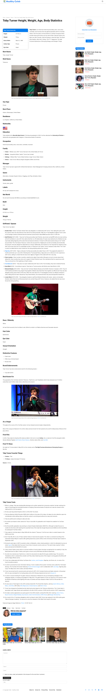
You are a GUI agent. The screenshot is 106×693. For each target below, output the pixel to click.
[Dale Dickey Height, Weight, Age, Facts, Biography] (79, 70)
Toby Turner (18, 608)
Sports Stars (88, 87)
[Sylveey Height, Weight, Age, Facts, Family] (35, 634)
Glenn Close (43, 585)
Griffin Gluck (44, 594)
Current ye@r (7, 680)
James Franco (59, 593)
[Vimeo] (95, 690)
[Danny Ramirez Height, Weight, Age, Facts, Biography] (79, 78)
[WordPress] (102, 690)
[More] (52, 25)
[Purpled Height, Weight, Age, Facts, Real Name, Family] (13, 634)
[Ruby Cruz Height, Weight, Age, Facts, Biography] (79, 62)
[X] (92, 690)
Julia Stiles (11, 585)
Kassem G (53, 573)
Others (12, 17)
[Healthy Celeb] (11, 1)
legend (10, 545)
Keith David (18, 440)
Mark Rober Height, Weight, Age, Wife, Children (56, 642)
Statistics (8, 17)
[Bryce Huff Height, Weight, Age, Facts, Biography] (79, 86)
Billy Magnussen (24, 585)
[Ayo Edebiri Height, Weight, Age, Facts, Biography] (79, 54)
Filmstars (87, 55)
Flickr (43, 98)
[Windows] (98, 690)
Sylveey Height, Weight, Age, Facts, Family (33, 642)
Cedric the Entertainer (34, 594)
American (8, 608)
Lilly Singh (55, 566)
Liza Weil (45, 440)
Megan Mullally (17, 594)
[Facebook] (85, 690)
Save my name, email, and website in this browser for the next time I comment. (25, 674)
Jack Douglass (39, 560)
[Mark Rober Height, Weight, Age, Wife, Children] (56, 634)
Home (4, 17)
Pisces (13, 608)
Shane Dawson (25, 440)
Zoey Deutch (25, 594)
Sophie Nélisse (56, 584)
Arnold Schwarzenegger (34, 566)
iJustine (33, 560)
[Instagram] (89, 690)
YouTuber (23, 608)
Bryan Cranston (9, 594)
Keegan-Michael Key (55, 594)
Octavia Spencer (33, 585)
